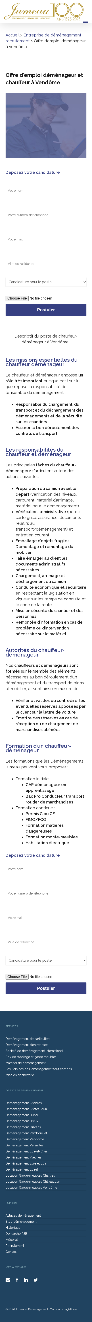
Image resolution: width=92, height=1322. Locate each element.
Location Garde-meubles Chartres (30, 1175)
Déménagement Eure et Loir (26, 1163)
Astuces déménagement (23, 1215)
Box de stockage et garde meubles (31, 1057)
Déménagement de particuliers (28, 1039)
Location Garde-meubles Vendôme (31, 1187)
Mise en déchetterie (20, 1075)
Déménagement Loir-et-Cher (26, 1151)
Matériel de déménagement (26, 1063)
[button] (85, 22)
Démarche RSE (16, 1233)
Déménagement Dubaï (22, 1115)
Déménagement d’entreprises (27, 1045)
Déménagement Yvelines (24, 1157)
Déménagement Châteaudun (26, 1109)
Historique (13, 1227)
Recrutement (15, 1246)
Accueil (12, 35)
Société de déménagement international (34, 1051)
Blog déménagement (21, 1221)
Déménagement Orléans (23, 1127)
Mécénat (12, 1239)
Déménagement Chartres (24, 1103)
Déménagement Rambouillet (26, 1133)
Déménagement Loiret (22, 1169)
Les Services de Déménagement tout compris (39, 1069)
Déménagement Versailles (25, 1145)
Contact (11, 1252)
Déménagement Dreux (22, 1121)
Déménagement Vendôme (25, 1139)
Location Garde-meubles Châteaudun (33, 1181)
